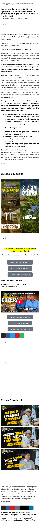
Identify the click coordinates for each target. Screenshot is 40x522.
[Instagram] (3, 335)
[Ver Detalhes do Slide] (22, 342)
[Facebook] (8, 335)
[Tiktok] (17, 508)
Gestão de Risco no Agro (19, 18)
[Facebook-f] (8, 508)
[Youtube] (17, 335)
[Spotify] (22, 335)
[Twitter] (12, 335)
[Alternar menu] (20, 481)
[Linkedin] (31, 508)
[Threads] (22, 508)
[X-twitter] (26, 508)
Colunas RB (5, 18)
